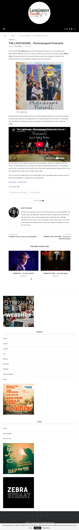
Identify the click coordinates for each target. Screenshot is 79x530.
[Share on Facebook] (38, 200)
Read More (46, 528)
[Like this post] (36, 200)
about (5, 379)
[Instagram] (69, 29)
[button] (11, 265)
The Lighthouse (35, 192)
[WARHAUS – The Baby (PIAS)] (23, 261)
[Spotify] (71, 29)
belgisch (5, 369)
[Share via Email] (43, 200)
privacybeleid (7, 433)
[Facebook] (64, 29)
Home (5, 35)
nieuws (5, 343)
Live (4, 354)
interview (6, 364)
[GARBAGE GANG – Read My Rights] (55, 261)
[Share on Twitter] (40, 201)
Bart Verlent (18, 46)
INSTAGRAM (22, 182)
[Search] (75, 29)
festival (5, 359)
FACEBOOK (13, 182)
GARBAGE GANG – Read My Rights (55, 273)
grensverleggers (8, 374)
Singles (13, 35)
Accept (37, 528)
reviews (5, 349)
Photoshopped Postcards (18, 192)
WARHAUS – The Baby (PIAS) (23, 273)
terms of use (7, 438)
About (5, 428)
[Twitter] (67, 29)
